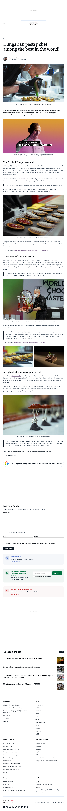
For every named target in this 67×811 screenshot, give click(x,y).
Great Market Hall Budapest (12, 766)
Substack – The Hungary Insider (45, 758)
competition (17, 451)
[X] (13, 807)
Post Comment (9, 548)
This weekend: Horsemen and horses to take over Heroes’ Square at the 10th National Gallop (28, 677)
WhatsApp (38, 746)
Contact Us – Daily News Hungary (13, 708)
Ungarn (37, 728)
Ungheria (38, 731)
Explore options (15, 561)
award (10, 451)
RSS (36, 755)
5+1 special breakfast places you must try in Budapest (30, 250)
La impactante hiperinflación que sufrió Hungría (21, 667)
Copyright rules (8, 781)
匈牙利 (37, 734)
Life (36, 716)
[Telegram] (22, 807)
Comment (6, 512)
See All (61, 652)
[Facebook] (7, 807)
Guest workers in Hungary (11, 755)
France (29, 451)
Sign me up (57, 573)
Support (5, 721)
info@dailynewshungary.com (44, 784)
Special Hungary (40, 722)
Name (5, 536)
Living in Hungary (8, 743)
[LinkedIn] (4, 807)
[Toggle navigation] (4, 24)
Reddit (37, 752)
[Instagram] (10, 807)
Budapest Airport (8, 746)
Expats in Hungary (9, 758)
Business (38, 711)
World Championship (10, 455)
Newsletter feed (40, 743)
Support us (14, 594)
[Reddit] (25, 807)
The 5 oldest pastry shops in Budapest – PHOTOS (29, 342)
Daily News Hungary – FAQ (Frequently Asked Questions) (17, 711)
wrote (14, 260)
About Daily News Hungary (11, 705)
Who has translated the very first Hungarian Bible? (22, 658)
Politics (37, 708)
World (37, 725)
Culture (37, 719)
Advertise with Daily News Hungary (14, 790)
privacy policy (47, 576)
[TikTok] (16, 807)
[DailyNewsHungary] (33, 24)
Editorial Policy (8, 787)
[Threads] (28, 807)
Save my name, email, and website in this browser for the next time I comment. (30, 543)
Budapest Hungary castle (11, 769)
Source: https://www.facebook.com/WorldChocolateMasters (33, 104)
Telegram (38, 749)
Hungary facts (7, 760)
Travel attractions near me (11, 752)
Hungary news (39, 705)
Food (23, 451)
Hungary (48, 451)
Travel (37, 713)
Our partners (7, 715)
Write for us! (7, 718)
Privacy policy (7, 784)
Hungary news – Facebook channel (46, 760)
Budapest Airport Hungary (11, 763)
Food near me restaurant (11, 749)
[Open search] (63, 24)
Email (36, 536)
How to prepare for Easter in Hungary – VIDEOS (21, 684)
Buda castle (7, 772)
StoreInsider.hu (21, 179)
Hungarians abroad (38, 451)
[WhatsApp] (19, 807)
